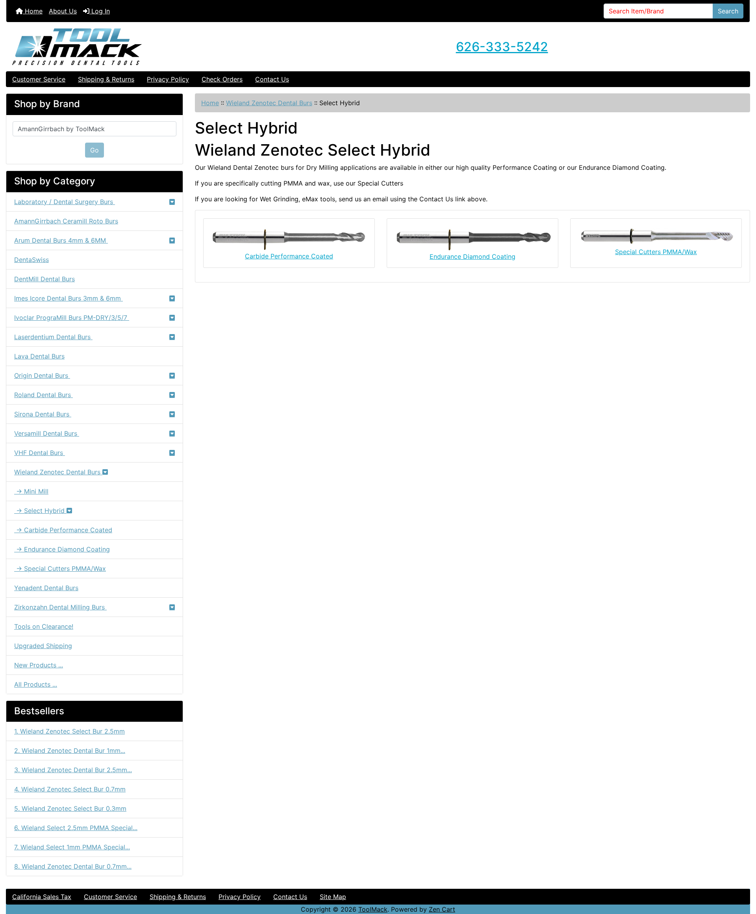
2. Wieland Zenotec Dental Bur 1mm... (69, 750)
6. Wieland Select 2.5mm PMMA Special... (75, 828)
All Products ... (35, 684)
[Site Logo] (130, 46)
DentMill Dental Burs (44, 279)
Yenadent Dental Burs (46, 588)
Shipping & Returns (106, 79)
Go (94, 150)
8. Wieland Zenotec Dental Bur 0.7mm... (73, 866)
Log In (99, 11)
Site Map (333, 897)
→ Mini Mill (31, 491)
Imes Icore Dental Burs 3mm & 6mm (68, 298)
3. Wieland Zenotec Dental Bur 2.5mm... (73, 770)
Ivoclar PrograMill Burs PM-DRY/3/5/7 (71, 317)
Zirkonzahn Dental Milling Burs (60, 607)
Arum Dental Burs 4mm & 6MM (61, 240)
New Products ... (38, 665)
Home (33, 11)
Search (728, 11)
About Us (63, 11)
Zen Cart (442, 909)
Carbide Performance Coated (289, 256)
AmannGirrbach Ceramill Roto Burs (66, 221)
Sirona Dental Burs (42, 414)
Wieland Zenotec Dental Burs (269, 103)
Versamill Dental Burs (46, 433)
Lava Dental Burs (39, 356)
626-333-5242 (502, 46)
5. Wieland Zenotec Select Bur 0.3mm (70, 808)
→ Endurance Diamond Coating (62, 549)
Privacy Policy (168, 79)
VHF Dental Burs (39, 453)
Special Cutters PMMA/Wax (656, 252)
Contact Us (272, 79)
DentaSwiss (31, 260)
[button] (741, 875)
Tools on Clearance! (43, 626)
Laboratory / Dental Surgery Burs (64, 202)
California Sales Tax (41, 897)
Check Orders (222, 79)
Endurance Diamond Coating (472, 256)
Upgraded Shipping (43, 646)
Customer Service (38, 79)
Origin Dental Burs (42, 375)
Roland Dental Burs (43, 395)
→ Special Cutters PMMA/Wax (60, 568)
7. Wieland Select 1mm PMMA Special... (72, 847)
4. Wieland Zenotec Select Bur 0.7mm (70, 789)
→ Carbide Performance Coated (63, 530)
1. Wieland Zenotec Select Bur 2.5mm (69, 731)
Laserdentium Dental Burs (53, 337)
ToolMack (372, 909)
